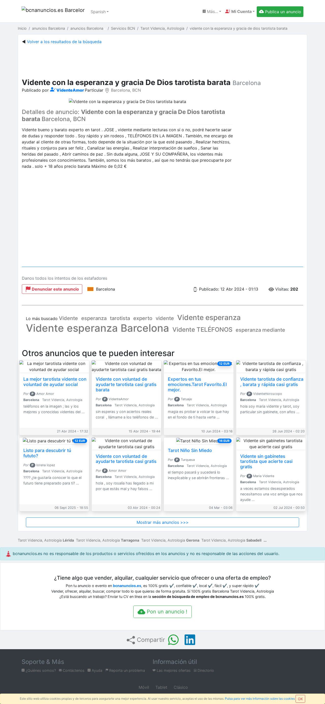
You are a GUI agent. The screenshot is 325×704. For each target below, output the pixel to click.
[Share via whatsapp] (173, 639)
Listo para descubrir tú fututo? (47, 453)
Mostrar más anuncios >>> (163, 522)
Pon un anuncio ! (166, 612)
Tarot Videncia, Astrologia (46, 540)
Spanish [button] (98, 11)
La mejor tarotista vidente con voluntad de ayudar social (54, 381)
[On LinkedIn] (190, 639)
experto (142, 318)
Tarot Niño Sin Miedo (190, 450)
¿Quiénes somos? (40, 670)
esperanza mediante (260, 330)
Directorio (205, 670)
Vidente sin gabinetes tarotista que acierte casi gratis (266, 462)
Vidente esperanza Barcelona (97, 328)
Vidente (68, 318)
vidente (165, 318)
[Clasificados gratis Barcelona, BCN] (53, 11)
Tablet (160, 687)
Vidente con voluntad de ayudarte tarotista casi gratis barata (126, 384)
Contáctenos (73, 670)
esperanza (94, 318)
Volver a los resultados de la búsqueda (64, 41)
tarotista (120, 318)
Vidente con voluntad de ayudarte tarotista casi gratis (126, 459)
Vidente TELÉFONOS (202, 329)
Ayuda (96, 670)
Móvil (143, 687)
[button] (240, 11)
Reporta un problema (126, 670)
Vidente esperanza (209, 317)
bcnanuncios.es (127, 585)
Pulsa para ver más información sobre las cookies (260, 698)
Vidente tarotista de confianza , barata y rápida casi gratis (271, 381)
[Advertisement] (162, 60)
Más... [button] (212, 11)
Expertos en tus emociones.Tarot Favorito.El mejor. (197, 384)
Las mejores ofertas (173, 670)
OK (300, 699)
